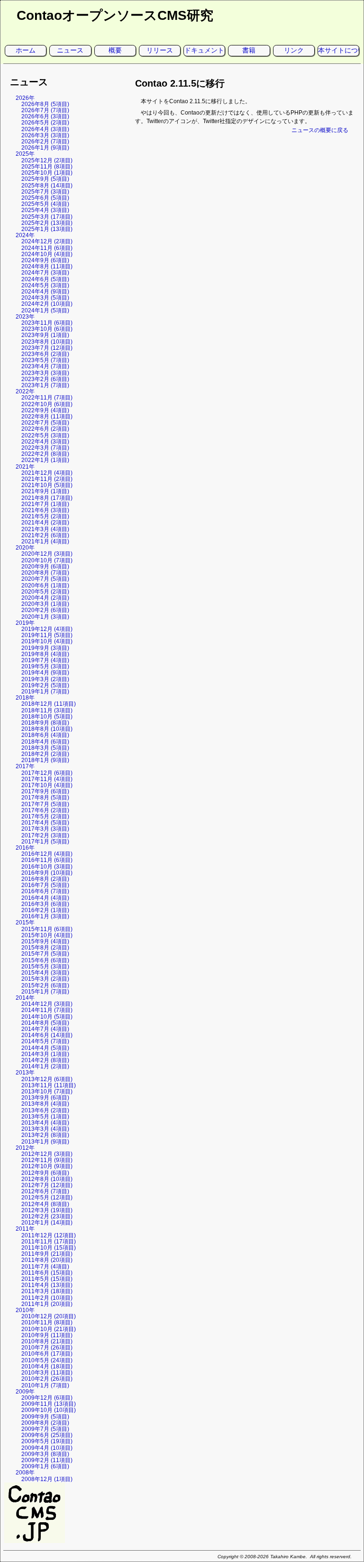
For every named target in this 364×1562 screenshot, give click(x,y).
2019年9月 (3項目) (45, 648)
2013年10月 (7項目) (47, 1091)
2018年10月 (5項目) (47, 716)
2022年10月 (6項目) (47, 404)
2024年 (25, 235)
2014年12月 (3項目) (47, 1004)
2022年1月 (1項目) (45, 460)
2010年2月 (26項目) (47, 1379)
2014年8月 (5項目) (45, 1023)
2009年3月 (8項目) (45, 1454)
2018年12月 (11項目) (48, 704)
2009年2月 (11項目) (47, 1460)
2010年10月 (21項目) (48, 1329)
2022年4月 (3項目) (45, 441)
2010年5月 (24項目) (47, 1360)
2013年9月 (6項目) (45, 1097)
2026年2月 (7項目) (45, 141)
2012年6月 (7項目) (45, 1191)
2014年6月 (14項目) (47, 1035)
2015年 (25, 922)
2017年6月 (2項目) (45, 810)
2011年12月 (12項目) (48, 1235)
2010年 (25, 1310)
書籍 (248, 50)
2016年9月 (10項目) (47, 873)
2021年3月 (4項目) (45, 529)
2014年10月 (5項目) (47, 1016)
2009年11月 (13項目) (48, 1404)
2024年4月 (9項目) (45, 291)
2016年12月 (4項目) (47, 854)
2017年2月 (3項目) (45, 835)
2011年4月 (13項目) (47, 1285)
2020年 (25, 547)
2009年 (25, 1391)
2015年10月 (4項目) (47, 935)
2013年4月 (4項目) (45, 1122)
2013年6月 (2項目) (45, 1110)
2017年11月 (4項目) (47, 779)
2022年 (25, 391)
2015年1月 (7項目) (45, 991)
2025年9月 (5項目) (45, 179)
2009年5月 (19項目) (47, 1441)
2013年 (25, 1072)
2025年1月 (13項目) (47, 229)
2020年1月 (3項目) (45, 616)
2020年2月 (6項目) (45, 610)
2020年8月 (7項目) (45, 572)
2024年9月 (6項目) (45, 260)
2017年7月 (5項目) (45, 804)
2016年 (25, 847)
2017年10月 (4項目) (47, 785)
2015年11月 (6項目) (47, 929)
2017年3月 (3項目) (45, 828)
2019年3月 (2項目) (45, 679)
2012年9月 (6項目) (45, 1173)
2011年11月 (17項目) (48, 1241)
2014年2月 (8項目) (45, 1060)
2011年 (25, 1228)
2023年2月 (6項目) (45, 379)
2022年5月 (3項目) (45, 435)
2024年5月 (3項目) (45, 285)
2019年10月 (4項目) (47, 641)
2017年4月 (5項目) (45, 822)
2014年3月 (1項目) (45, 1054)
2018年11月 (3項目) (47, 710)
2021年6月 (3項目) (45, 510)
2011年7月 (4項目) (45, 1266)
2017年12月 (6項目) (47, 773)
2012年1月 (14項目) (47, 1222)
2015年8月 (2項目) (45, 947)
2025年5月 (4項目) (45, 204)
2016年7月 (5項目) (45, 885)
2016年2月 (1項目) (45, 910)
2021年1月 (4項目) (45, 541)
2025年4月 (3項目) (45, 210)
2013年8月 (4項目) (45, 1103)
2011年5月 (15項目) (47, 1279)
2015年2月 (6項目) (45, 985)
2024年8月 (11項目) (47, 266)
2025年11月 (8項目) (47, 166)
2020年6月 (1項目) (45, 585)
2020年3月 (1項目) (45, 604)
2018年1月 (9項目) (45, 760)
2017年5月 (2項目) (45, 816)
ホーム (26, 50)
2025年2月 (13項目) (47, 223)
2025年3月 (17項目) (47, 216)
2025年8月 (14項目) (47, 185)
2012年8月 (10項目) (47, 1179)
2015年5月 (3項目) (45, 966)
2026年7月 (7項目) (45, 110)
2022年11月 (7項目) (47, 397)
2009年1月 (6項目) (45, 1466)
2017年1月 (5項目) (45, 841)
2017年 (25, 766)
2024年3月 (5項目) (45, 297)
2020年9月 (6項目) (45, 566)
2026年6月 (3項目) (45, 116)
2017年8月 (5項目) (45, 797)
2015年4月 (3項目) (45, 972)
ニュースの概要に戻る (319, 130)
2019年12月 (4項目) (47, 629)
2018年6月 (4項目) (45, 735)
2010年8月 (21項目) (47, 1341)
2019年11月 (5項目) (47, 635)
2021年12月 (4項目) (47, 473)
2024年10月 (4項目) (47, 254)
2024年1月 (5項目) (45, 310)
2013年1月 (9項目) (45, 1141)
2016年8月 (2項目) (45, 879)
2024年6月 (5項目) (45, 279)
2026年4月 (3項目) (45, 129)
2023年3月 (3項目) (45, 373)
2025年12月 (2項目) (47, 160)
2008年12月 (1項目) (47, 1479)
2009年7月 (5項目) (45, 1429)
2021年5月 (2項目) (45, 516)
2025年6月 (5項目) (45, 198)
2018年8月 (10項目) (47, 729)
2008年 (25, 1472)
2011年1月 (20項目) (47, 1304)
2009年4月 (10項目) (47, 1448)
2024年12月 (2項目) (47, 241)
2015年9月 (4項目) (45, 941)
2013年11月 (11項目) (48, 1085)
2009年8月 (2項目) (45, 1423)
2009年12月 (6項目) (47, 1397)
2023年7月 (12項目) (47, 348)
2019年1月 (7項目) (45, 691)
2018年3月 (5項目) (45, 748)
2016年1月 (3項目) (45, 916)
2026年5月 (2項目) (45, 122)
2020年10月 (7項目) (47, 560)
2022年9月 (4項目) (45, 410)
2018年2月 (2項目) (45, 754)
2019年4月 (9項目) (45, 672)
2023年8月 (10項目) (47, 341)
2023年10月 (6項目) (47, 329)
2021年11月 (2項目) (47, 479)
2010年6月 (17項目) (47, 1353)
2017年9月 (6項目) (45, 791)
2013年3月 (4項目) (45, 1129)
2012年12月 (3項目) (47, 1154)
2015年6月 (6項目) (45, 960)
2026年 (25, 98)
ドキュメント (204, 50)
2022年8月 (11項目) (47, 416)
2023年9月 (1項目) (45, 335)
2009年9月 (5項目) (45, 1416)
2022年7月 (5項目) (45, 422)
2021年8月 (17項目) (47, 498)
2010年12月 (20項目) (48, 1316)
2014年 (25, 997)
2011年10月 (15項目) (48, 1247)
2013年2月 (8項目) (45, 1135)
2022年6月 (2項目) (45, 429)
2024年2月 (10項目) (47, 304)
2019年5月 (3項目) (45, 666)
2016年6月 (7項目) (45, 891)
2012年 (25, 1148)
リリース (159, 50)
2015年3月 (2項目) (45, 979)
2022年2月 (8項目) (45, 454)
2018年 (25, 697)
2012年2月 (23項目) (47, 1216)
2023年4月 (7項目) (45, 366)
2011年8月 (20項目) (47, 1260)
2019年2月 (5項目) (45, 685)
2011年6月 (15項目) (47, 1272)
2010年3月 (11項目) (47, 1372)
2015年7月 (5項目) (45, 953)
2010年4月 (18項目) (47, 1366)
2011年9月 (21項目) (47, 1254)
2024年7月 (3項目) (45, 272)
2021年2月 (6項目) (45, 535)
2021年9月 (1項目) (45, 491)
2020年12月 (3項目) (47, 553)
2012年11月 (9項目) (47, 1160)
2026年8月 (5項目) (45, 104)
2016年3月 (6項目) (45, 904)
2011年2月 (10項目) (47, 1298)
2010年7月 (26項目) (47, 1347)
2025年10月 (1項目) (47, 172)
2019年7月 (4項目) (45, 660)
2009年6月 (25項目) (47, 1435)
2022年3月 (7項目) (45, 447)
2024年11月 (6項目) (47, 248)
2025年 (25, 154)
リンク (294, 50)
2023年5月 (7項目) (45, 360)
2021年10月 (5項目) (47, 485)
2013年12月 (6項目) (47, 1079)
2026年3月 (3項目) (45, 135)
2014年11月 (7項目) (47, 1010)
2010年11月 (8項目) (47, 1322)
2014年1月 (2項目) (45, 1066)
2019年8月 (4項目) (45, 654)
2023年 (25, 316)
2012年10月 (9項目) (47, 1166)
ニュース (70, 50)
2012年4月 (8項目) (45, 1204)
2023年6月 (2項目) (45, 354)
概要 (115, 50)
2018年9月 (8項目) (45, 722)
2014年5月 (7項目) (45, 1041)
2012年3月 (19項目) (47, 1210)
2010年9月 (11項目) (47, 1335)
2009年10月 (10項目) (48, 1410)
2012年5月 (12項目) (47, 1197)
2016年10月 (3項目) (47, 866)
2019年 (25, 623)
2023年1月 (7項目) (45, 385)
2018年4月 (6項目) (45, 741)
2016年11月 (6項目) (47, 860)
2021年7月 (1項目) (45, 504)
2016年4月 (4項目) (45, 898)
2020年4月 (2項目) (45, 598)
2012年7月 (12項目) (47, 1185)
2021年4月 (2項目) (45, 522)
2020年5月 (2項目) (45, 591)
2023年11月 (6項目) (47, 323)
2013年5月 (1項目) (45, 1116)
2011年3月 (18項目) (47, 1291)
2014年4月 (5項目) (45, 1048)
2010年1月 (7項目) (45, 1385)
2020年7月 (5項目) (45, 579)
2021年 (25, 466)
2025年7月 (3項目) (45, 191)
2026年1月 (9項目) (45, 147)
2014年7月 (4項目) (45, 1029)
